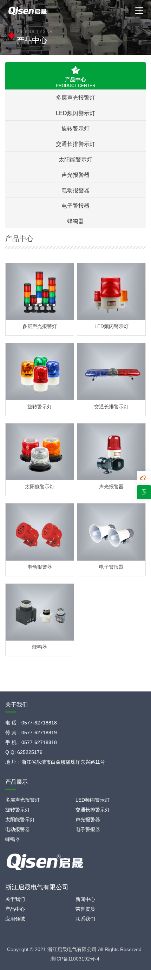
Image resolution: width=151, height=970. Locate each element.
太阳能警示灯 (75, 159)
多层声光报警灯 (75, 97)
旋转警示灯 (75, 128)
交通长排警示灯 (75, 144)
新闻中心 (85, 899)
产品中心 (15, 909)
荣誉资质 (85, 909)
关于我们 (15, 899)
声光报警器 (75, 175)
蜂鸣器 (75, 221)
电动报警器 (75, 190)
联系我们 (85, 919)
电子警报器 (75, 205)
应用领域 (15, 919)
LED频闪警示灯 (75, 113)
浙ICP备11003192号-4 (74, 959)
